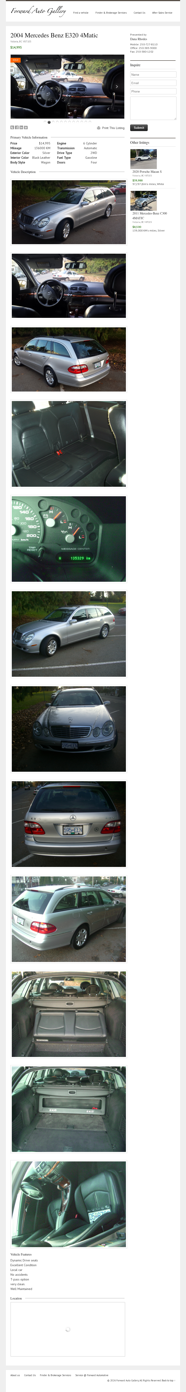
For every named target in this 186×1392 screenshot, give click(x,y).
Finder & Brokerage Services (111, 12)
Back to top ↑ (169, 1380)
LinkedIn (21, 127)
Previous (18, 86)
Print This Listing (113, 128)
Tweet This (12, 127)
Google (26, 127)
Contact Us (139, 12)
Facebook (17, 127)
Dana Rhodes (138, 39)
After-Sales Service (162, 12)
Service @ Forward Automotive (91, 1375)
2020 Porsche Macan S (147, 171)
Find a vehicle (80, 12)
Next (116, 86)
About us (15, 1375)
